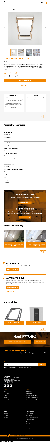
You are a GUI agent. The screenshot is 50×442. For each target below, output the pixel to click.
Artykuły (5, 395)
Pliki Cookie (28, 423)
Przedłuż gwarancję (30, 413)
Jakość (5, 391)
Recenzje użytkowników (8, 403)
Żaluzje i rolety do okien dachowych (32, 399)
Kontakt (27, 430)
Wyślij (42, 364)
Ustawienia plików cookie (6, 441)
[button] (4, 28)
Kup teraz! (24, 85)
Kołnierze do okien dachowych (31, 395)
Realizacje (5, 397)
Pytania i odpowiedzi (30, 411)
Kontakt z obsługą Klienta (17, 342)
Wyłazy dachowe (29, 393)
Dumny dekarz (6, 393)
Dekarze (5, 411)
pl (42, 3)
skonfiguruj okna (24, 217)
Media (5, 401)
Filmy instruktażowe (30, 419)
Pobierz (27, 421)
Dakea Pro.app (29, 415)
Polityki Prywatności (23, 367)
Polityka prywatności (30, 428)
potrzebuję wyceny (24, 80)
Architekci (6, 415)
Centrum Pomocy (40, 342)
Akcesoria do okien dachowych (11, 9)
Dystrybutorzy (6, 413)
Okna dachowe (29, 391)
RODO (30, 367)
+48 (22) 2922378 (10, 381)
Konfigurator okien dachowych (32, 417)
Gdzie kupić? (6, 399)
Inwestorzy (6, 417)
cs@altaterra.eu (10, 382)
